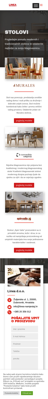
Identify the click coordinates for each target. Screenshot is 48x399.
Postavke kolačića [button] (11, 393)
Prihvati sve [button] (27, 393)
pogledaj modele (24, 120)
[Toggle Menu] (36, 5)
